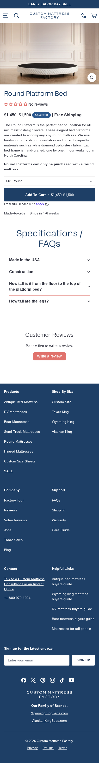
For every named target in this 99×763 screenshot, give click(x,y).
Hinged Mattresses (18, 451)
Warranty (59, 520)
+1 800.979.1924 (17, 598)
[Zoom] (91, 77)
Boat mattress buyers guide (73, 619)
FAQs (56, 500)
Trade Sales (13, 540)
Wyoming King (63, 422)
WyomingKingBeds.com (49, 713)
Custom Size (62, 402)
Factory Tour (14, 500)
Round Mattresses (18, 441)
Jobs (8, 530)
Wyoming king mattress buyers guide (70, 596)
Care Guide (61, 530)
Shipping (58, 510)
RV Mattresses (15, 412)
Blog (7, 550)
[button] (16, 104)
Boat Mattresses (16, 422)
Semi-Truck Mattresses (22, 431)
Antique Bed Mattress (20, 402)
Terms (62, 748)
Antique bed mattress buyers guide (68, 581)
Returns (48, 748)
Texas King (60, 412)
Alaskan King (62, 431)
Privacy (32, 748)
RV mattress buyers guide (72, 609)
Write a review (49, 356)
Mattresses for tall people (71, 629)
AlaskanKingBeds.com (49, 720)
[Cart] (93, 15)
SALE (66, 4)
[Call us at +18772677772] (83, 15)
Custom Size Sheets (20, 461)
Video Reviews (15, 520)
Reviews (10, 510)
